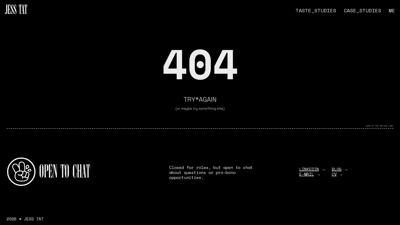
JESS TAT (16, 10)
